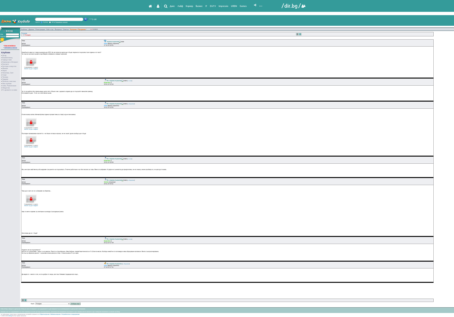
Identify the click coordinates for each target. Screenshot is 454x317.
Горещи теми (7, 60)
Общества (6, 88)
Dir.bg (4, 55)
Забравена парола (10, 47)
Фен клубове (6, 83)
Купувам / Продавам (78, 29)
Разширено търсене (61, 22)
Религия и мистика (9, 81)
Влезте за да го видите (31, 68)
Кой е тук (49, 29)
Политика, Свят (7, 73)
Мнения (5, 68)
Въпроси (58, 29)
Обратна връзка (44, 314)
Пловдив (28, 35)
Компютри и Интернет (10, 62)
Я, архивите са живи (9, 90)
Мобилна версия (55, 314)
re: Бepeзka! (130, 103)
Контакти (5, 64)
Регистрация (40, 29)
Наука (4, 70)
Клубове (24, 29)
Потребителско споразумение (70, 314)
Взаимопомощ (7, 58)
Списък (66, 29)
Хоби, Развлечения (9, 86)
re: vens (129, 80)
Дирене (31, 29)
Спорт (4, 75)
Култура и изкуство (9, 66)
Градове (5, 79)
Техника (5, 77)
